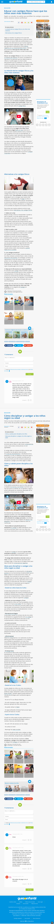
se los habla (17, 604)
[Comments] (31, 23)
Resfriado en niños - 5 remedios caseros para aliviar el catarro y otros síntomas (46, 24)
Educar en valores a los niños (12, 783)
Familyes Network (18, 918)
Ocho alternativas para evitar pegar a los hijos (18, 306)
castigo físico (22, 106)
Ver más (29, 889)
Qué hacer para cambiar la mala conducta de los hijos (8, 760)
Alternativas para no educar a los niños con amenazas (8, 774)
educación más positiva (10, 257)
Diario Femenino (36, 918)
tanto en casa (19, 130)
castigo (16, 270)
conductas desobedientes (13, 454)
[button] (5, 2)
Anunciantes (25, 903)
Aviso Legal (40, 902)
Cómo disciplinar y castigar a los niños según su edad (8, 306)
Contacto (18, 903)
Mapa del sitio (34, 903)
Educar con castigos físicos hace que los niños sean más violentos (28, 773)
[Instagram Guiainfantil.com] (43, 125)
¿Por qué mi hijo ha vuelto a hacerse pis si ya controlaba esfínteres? (39, 34)
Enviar (29, 374)
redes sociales (16, 729)
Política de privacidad (30, 902)
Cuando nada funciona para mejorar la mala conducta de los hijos (18, 759)
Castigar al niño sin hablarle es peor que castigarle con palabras (28, 759)
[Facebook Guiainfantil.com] (37, 125)
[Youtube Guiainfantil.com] (49, 125)
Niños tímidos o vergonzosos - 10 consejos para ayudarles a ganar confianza (47, 33)
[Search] (43, 2)
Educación (7, 8)
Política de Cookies (40, 118)
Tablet (17, 707)
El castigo (14, 527)
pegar (23, 199)
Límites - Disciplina (17, 767)
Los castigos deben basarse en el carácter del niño (8, 321)
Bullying (27, 299)
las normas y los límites (16, 487)
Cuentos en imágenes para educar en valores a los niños (18, 329)
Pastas (17, 317)
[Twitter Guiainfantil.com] (46, 125)
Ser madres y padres (20, 341)
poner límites (8, 693)
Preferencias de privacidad (15, 369)
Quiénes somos (12, 902)
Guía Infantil (27, 918)
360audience (31, 921)
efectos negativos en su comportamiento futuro (16, 47)
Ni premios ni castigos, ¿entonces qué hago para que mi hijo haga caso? (18, 772)
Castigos (22, 287)
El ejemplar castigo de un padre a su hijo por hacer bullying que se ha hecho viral (28, 305)
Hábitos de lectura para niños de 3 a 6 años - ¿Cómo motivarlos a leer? (39, 25)
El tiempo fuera (9, 651)
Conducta (27, 341)
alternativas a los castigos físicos (23, 210)
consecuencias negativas (21, 563)
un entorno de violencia (10, 57)
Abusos (6, 341)
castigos (29, 581)
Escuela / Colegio (12, 341)
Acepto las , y (43, 117)
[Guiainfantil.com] (16, 2)
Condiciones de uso (25, 369)
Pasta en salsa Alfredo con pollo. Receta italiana (18, 321)
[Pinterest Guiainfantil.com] (40, 125)
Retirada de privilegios (11, 613)
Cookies (21, 902)
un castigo (28, 617)
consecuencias (29, 444)
